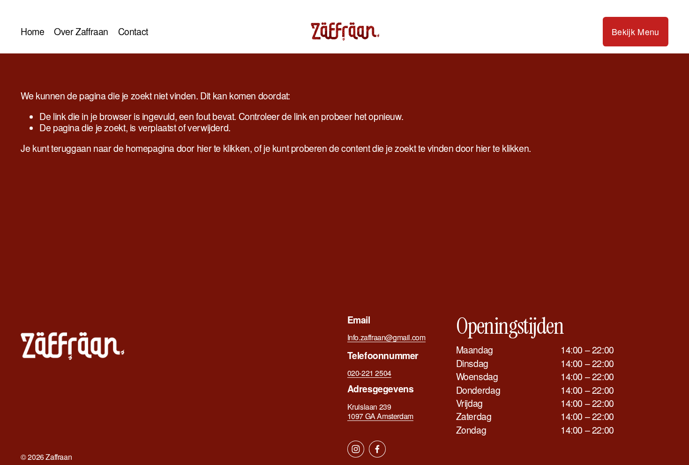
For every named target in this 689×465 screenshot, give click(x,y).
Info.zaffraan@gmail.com (386, 337)
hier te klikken (223, 148)
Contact (133, 31)
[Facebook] (377, 449)
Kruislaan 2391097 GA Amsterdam (380, 411)
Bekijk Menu (635, 32)
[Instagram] (355, 449)
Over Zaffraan (81, 31)
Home (32, 31)
